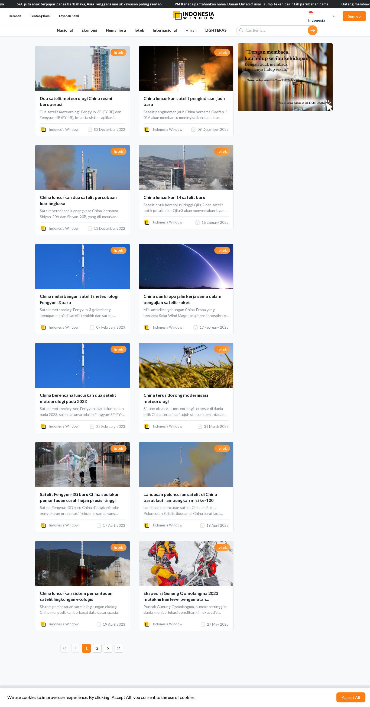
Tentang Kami (40, 16)
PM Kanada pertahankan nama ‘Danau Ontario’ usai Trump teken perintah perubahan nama (231, 4)
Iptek (139, 30)
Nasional (65, 30)
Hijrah (191, 30)
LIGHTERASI (216, 30)
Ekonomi (89, 30)
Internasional (165, 30)
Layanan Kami (69, 16)
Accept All (351, 697)
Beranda (15, 16)
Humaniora (116, 30)
